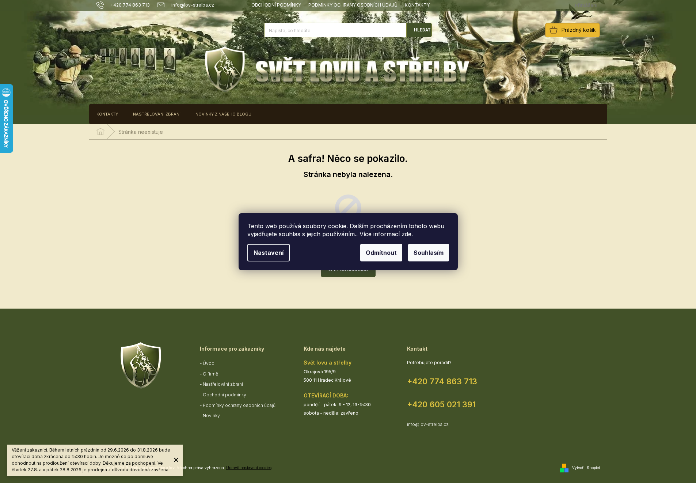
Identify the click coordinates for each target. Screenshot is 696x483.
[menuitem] (107, 114)
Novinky (211, 415)
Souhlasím (429, 252)
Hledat (422, 30)
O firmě (210, 374)
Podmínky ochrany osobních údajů (353, 5)
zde (406, 234)
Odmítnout (381, 252)
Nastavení (269, 252)
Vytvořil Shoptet (586, 467)
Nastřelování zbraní (223, 384)
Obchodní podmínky (276, 5)
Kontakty (417, 5)
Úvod (208, 363)
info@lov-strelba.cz (428, 424)
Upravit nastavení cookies (248, 467)
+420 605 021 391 (441, 404)
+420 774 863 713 (442, 381)
